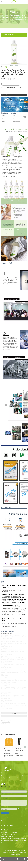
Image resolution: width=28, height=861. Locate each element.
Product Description (6, 95)
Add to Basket (10, 87)
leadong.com (12, 854)
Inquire (10, 84)
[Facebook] (2, 784)
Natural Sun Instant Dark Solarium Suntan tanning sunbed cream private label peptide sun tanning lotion (8, 752)
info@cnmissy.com (9, 836)
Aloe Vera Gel (5, 720)
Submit (5, 813)
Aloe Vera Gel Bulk (6, 723)
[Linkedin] (4, 784)
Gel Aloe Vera (13, 720)
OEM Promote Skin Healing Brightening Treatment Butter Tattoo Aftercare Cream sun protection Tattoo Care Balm (19, 752)
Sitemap (18, 854)
